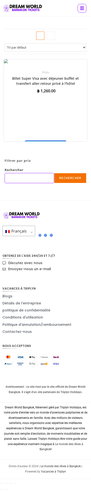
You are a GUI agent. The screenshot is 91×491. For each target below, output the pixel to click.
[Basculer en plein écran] (6, 483)
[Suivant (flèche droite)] (6, 489)
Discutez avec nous (25, 262)
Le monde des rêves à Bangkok (61, 466)
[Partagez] (10, 483)
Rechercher (14, 170)
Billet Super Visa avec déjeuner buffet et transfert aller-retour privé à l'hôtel (45, 81)
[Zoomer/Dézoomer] (1, 483)
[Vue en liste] (51, 36)
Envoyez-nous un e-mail (29, 269)
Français (18, 231)
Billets (45, 72)
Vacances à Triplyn (53, 471)
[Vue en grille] (40, 36)
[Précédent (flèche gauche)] (1, 489)
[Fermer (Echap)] (15, 483)
